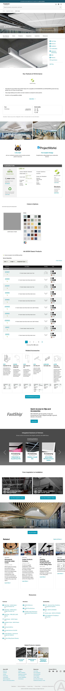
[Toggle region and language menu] (58, 4)
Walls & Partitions (21, 672)
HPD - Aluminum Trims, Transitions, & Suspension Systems (52, 605)
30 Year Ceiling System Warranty (11, 638)
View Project (7, 523)
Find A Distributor (37, 672)
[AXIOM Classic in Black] (28, 216)
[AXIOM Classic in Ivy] (39, 223)
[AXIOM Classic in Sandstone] (39, 234)
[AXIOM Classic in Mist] (25, 231)
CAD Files (52, 64)
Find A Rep (36, 671)
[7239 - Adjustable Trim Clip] (7, 359)
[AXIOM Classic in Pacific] (39, 231)
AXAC (24, 364)
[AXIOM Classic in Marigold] (35, 227)
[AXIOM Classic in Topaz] (32, 238)
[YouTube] (53, 671)
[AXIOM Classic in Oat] (32, 231)
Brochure (53, 43)
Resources (45, 36)
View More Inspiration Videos (17, 497)
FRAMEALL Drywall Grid (32, 458)
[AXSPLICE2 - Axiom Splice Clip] (48, 359)
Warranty (53, 57)
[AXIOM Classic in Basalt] (25, 216)
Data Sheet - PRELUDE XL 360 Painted (11, 615)
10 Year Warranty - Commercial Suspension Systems (11, 634)
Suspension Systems (22, 674)
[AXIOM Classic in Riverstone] (32, 234)
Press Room (5, 675)
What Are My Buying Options (8, 680)
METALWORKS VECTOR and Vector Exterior (49, 458)
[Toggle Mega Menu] (61, 4)
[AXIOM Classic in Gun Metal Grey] (25, 223)
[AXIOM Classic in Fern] (32, 220)
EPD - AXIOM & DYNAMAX (50, 609)
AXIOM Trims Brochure (30, 608)
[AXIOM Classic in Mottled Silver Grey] (28, 231)
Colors (13, 36)
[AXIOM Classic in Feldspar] (28, 220)
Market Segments (6, 679)
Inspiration (37, 36)
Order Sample (59, 260)
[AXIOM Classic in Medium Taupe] (39, 227)
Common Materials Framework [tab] (26, 171)
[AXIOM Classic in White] (39, 238)
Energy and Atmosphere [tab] (41, 176)
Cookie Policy (30, 686)
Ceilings (19, 671)
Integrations (28, 36)
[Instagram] (60, 671)
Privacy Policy (37, 686)
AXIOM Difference (29, 605)
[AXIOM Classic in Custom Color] (25, 242)
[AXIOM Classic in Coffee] (25, 220)
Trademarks (13, 686)
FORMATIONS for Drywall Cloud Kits (16, 458)
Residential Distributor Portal (39, 680)
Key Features (6, 36)
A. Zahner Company (41, 1)
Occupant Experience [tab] (40, 171)
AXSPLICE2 (46, 364)
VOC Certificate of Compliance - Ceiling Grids (52, 616)
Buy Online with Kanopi (38, 679)
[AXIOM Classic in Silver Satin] (28, 238)
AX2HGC (15, 364)
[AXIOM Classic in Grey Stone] (39, 220)
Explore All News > (57, 539)
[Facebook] (50, 671)
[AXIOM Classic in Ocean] (35, 231)
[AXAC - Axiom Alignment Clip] (27, 359)
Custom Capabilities (22, 677)
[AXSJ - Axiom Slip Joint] (37, 359)
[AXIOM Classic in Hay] (28, 223)
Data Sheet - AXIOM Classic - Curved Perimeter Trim (10, 605)
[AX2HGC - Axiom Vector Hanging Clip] (17, 359)
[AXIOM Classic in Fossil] (35, 220)
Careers (4, 674)
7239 (4, 364)
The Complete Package (47, 153)
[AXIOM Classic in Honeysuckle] (32, 223)
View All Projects (32, 532)
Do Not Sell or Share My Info (48, 686)
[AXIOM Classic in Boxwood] (35, 216)
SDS (52, 55)
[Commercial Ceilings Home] (6, 4)
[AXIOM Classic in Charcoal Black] (39, 216)
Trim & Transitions (21, 675)
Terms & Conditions (21, 686)
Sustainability (54, 48)
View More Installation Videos (48, 497)
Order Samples (36, 675)
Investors (5, 672)
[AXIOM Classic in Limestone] (32, 227)
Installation (53, 46)
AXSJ (34, 364)
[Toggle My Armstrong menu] (56, 4)
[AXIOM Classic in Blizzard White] (32, 216)
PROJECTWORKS (37, 674)
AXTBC (55, 364)
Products (20, 36)
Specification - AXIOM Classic (10, 619)
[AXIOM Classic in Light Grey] (25, 227)
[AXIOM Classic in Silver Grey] (25, 238)
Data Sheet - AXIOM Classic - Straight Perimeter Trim (10, 610)
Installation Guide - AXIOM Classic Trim (11, 623)
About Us (5, 671)
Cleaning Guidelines (8, 627)
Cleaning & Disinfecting (54, 51)
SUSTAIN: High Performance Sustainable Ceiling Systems (31, 612)
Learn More (7, 194)
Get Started (7, 183)
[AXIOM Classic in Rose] (35, 234)
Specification (54, 60)
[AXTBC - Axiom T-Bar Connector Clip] (58, 359)
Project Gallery (36, 677)
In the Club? (18, 153)
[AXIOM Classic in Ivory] (35, 223)
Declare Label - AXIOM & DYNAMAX (52, 613)
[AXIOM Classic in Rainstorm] (28, 234)
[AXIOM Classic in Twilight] (35, 238)
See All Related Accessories (32, 396)
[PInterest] (57, 671)
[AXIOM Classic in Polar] (25, 234)
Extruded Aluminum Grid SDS (10, 630)
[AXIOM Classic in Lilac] (28, 227)
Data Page (53, 41)
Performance (20, 679)
